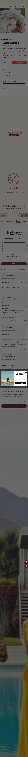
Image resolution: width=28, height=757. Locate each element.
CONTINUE (20, 383)
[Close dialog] (26, 372)
